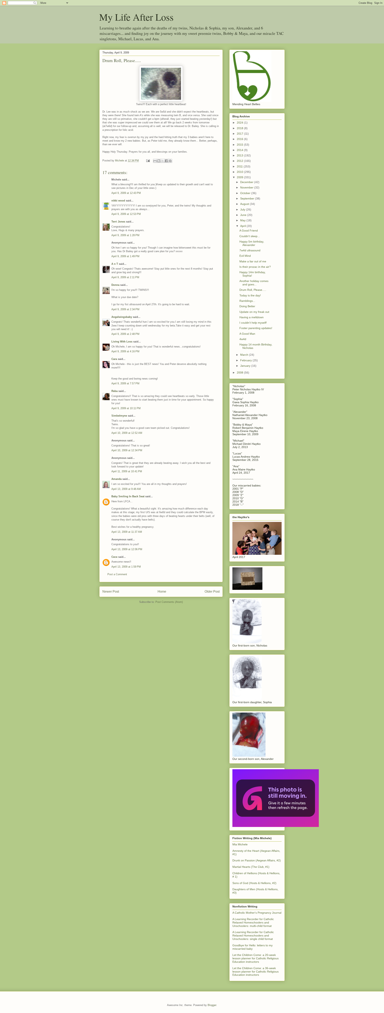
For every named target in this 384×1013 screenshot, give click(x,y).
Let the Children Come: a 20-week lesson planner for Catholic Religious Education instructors (255, 958)
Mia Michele (240, 844)
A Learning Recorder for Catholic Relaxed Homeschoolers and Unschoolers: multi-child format (253, 922)
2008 (240, 372)
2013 (240, 155)
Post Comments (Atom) (169, 601)
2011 (240, 166)
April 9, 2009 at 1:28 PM (125, 235)
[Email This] (155, 161)
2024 (240, 122)
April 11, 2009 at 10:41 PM (126, 471)
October (245, 193)
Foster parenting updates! (255, 328)
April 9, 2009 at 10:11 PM (126, 408)
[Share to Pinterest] (170, 161)
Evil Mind (245, 255)
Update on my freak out (254, 311)
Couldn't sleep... (249, 236)
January (245, 365)
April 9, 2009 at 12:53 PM (126, 213)
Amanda (116, 478)
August (245, 203)
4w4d (242, 339)
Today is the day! (250, 295)
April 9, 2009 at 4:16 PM (125, 351)
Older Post (212, 591)
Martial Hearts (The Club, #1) (250, 866)
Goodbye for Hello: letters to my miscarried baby (252, 947)
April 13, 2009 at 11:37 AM (126, 531)
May (243, 220)
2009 (240, 177)
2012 (240, 160)
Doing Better (247, 306)
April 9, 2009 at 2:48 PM (125, 333)
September (247, 198)
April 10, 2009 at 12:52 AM (126, 432)
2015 (240, 144)
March (244, 354)
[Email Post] (148, 160)
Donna (115, 284)
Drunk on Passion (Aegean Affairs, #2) (256, 860)
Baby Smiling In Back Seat (127, 496)
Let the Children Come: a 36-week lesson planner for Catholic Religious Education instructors (255, 972)
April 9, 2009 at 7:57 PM (125, 383)
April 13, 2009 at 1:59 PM (126, 566)
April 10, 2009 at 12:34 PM (126, 450)
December (247, 182)
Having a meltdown (251, 317)
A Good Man (247, 333)
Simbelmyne (119, 415)
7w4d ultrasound (249, 250)
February (246, 360)
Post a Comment (117, 574)
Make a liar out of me (252, 261)
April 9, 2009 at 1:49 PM (125, 256)
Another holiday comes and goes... (253, 282)
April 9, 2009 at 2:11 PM (125, 277)
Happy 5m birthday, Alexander (251, 243)
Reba (114, 391)
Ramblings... (247, 300)
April (243, 226)
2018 (240, 128)
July (243, 209)
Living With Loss (121, 341)
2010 (240, 171)
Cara (114, 358)
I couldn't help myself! (253, 322)
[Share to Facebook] (166, 161)
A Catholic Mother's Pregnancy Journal (256, 912)
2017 (240, 133)
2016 (240, 139)
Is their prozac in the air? (255, 266)
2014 (240, 150)
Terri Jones (118, 221)
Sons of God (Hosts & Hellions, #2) (254, 883)
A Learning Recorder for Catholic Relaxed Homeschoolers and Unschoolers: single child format (253, 935)
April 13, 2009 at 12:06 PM (126, 549)
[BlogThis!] (159, 161)
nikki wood (118, 200)
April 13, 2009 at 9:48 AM (126, 488)
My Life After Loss (136, 16)
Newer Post (110, 591)
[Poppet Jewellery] (275, 826)
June (243, 214)
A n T (114, 263)
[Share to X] (163, 161)
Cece (114, 556)
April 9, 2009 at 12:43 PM (126, 192)
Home (162, 591)
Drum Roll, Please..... (252, 289)
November (247, 187)
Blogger (212, 1005)
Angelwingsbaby (121, 316)
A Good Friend (248, 230)
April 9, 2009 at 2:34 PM (125, 309)
